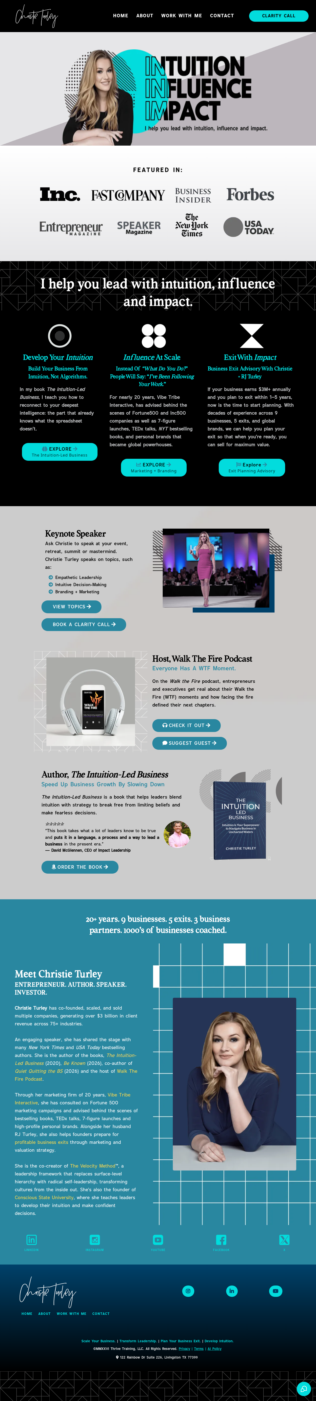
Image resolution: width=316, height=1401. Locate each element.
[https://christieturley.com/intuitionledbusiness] (59, 336)
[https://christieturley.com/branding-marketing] (153, 336)
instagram (95, 1250)
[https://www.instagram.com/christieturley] (188, 1291)
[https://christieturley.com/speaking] (219, 570)
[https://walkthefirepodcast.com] (90, 701)
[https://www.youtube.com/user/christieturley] (158, 1240)
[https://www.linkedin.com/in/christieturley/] (31, 1240)
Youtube (158, 1250)
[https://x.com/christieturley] (284, 1240)
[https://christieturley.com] (37, 16)
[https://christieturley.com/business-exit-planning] (252, 336)
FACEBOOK (221, 1250)
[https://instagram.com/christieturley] (95, 1240)
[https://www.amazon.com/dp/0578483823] (177, 834)
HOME (120, 16)
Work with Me (181, 16)
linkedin (31, 1250)
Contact (222, 16)
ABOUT (144, 16)
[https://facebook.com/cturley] (221, 1240)
